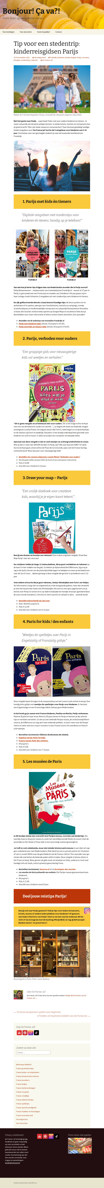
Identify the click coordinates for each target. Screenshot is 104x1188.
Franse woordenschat (24, 1115)
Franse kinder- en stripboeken (27, 1072)
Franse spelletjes (22, 1104)
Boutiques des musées (65, 869)
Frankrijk (53, 57)
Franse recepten (22, 1092)
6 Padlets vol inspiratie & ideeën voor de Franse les (63, 1015)
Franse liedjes (21, 1084)
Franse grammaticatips (25, 1068)
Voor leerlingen (8, 32)
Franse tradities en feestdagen (28, 1111)
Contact (58, 32)
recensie (85, 57)
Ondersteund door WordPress (25, 1183)
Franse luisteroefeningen (25, 1088)
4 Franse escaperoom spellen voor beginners (37, 1012)
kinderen (60, 57)
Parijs (79, 57)
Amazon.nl (44, 869)
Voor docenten (26, 32)
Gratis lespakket (43, 32)
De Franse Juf (47, 60)
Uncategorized (40, 57)
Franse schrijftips (22, 1096)
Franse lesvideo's (23, 1080)
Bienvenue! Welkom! (23, 1064)
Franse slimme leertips (25, 1100)
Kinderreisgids (70, 57)
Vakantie (34, 60)
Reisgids (17, 60)
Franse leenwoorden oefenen (27, 1076)
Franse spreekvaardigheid (26, 1107)
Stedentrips (25, 60)
